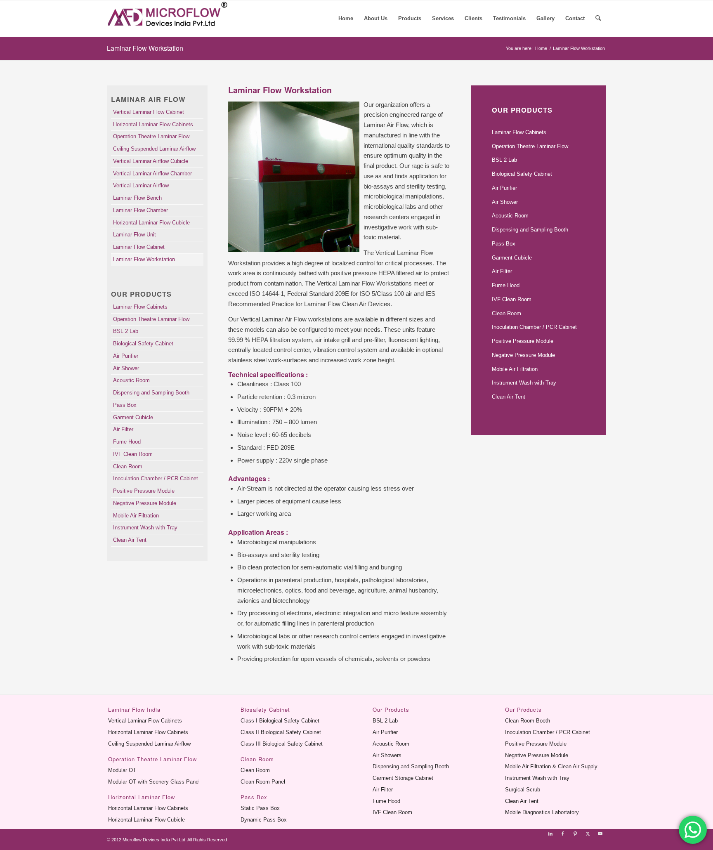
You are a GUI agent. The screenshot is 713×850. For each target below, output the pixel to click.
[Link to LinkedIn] (550, 833)
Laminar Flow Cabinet (139, 247)
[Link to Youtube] (600, 833)
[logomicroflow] (169, 18)
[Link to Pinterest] (575, 833)
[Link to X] (587, 833)
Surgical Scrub (522, 789)
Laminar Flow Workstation (145, 48)
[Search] (598, 18)
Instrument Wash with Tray (145, 527)
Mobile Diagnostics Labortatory (542, 812)
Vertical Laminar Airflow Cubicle (150, 161)
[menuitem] (346, 18)
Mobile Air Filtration (136, 515)
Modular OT (122, 770)
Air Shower (126, 368)
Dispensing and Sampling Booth (151, 393)
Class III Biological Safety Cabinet (282, 744)
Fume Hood (127, 442)
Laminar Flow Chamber (140, 210)
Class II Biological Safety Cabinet (281, 732)
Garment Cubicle (133, 417)
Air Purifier (125, 356)
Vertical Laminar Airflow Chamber (152, 173)
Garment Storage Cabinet (403, 778)
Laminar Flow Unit (134, 234)
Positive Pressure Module (144, 491)
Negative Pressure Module (144, 503)
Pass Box (125, 405)
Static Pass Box (260, 808)
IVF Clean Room (133, 454)
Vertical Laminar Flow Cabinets (145, 721)
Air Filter (123, 429)
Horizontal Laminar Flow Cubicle (151, 223)
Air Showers (387, 755)
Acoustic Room (131, 380)
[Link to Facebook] (563, 833)
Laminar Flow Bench (137, 198)
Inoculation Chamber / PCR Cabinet (155, 478)
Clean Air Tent (129, 540)
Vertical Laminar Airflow (141, 185)
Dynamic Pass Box (264, 820)
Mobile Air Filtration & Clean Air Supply (551, 766)
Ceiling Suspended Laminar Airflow (154, 149)
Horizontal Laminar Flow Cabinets (153, 124)
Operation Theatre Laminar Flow (151, 136)
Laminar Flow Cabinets (140, 307)
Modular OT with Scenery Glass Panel (154, 782)
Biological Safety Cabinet (143, 343)
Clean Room (127, 466)
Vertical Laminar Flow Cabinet (148, 112)
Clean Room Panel (263, 782)
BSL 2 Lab (125, 331)
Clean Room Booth (527, 721)
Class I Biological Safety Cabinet (280, 721)
